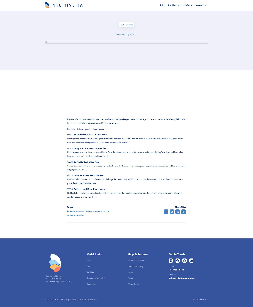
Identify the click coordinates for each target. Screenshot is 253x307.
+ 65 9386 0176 (176, 269)
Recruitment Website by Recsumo (83, 299)
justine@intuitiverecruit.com (181, 278)
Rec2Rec (172, 5)
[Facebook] (178, 260)
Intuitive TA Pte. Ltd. (59, 299)
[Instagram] (184, 260)
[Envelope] (191, 260)
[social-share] (166, 211)
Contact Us (201, 5)
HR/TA (186, 5)
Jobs (162, 5)
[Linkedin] (171, 260)
